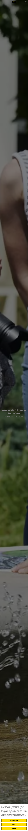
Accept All (14, 828)
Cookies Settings (14, 820)
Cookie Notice (19, 817)
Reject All (14, 824)
